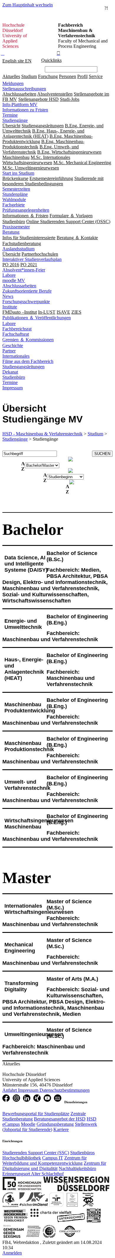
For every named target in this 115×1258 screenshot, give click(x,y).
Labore (9, 275)
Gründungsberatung (55, 1124)
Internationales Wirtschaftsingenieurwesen (38, 909)
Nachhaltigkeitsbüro (77, 1168)
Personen (67, 76)
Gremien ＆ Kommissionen (28, 339)
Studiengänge (15, 120)
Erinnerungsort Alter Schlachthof (33, 1173)
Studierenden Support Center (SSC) (35, 1152)
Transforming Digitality (21, 986)
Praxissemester (16, 226)
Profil (82, 76)
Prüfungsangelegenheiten (25, 210)
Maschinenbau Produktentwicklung (29, 708)
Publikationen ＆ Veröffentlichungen (36, 317)
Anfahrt (10, 1090)
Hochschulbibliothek (21, 1157)
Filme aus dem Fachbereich (27, 361)
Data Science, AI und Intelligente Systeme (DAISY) (25, 564)
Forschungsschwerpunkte (26, 301)
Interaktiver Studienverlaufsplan (32, 259)
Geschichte (12, 345)
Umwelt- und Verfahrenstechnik (27, 785)
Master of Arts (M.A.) (72, 979)
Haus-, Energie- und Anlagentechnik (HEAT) (24, 669)
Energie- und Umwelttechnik (23, 624)
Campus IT (52, 1157)
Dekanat (10, 371)
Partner (9, 350)
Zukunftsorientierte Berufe (27, 290)
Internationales (15, 356)
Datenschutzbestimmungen (65, 1090)
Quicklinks (51, 60)
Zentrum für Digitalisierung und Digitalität (54, 1166)
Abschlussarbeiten (19, 285)
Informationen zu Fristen (25, 109)
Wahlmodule (14, 199)
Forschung (48, 76)
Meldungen (13, 83)
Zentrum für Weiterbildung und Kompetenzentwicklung (44, 1160)
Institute (9, 306)
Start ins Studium (18, 173)
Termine (10, 115)
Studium (29, 76)
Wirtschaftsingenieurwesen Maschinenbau (38, 824)
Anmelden (12, 1252)
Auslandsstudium (18, 248)
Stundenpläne (15, 194)
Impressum (12, 387)
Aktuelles (11, 76)
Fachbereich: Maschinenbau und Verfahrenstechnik (50, 636)
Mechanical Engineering (19, 948)
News (7, 296)
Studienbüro (13, 377)
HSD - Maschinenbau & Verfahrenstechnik (42, 433)
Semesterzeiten (16, 188)
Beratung (10, 232)
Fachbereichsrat (17, 328)
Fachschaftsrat (15, 334)
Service (96, 76)
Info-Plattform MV (19, 104)
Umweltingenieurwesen (33, 1034)
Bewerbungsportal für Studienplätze (35, 1113)
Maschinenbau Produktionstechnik (29, 746)
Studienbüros (82, 1152)
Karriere (61, 1129)
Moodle (28, 1124)
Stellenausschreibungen (24, 88)
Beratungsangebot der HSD (60, 1118)
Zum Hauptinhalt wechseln (27, 4)
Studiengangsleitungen (23, 366)
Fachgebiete (13, 204)
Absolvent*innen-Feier (23, 269)
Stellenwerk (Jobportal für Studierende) (49, 1127)
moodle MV (13, 280)
